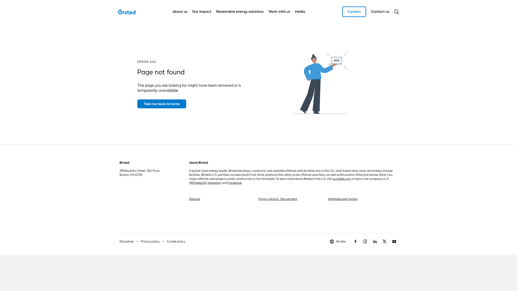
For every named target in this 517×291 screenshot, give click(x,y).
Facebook (235, 183)
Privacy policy (150, 241)
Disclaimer (127, 241)
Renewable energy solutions (240, 11)
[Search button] (396, 11)
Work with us (279, 11)
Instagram (214, 183)
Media (300, 11)
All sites (341, 241)
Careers (354, 11)
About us (179, 11)
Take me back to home (162, 104)
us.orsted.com (341, 178)
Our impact (201, 11)
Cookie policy (176, 241)
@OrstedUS (198, 183)
